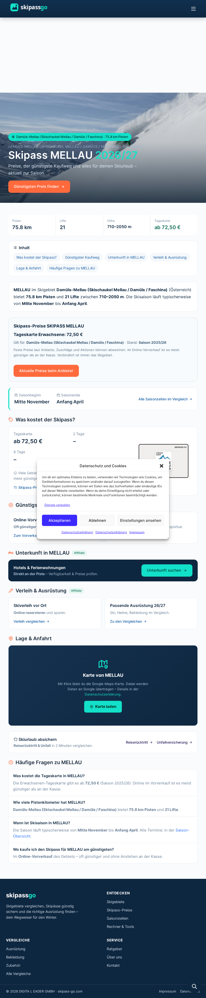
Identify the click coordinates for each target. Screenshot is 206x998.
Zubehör (13, 965)
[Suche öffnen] (194, 986)
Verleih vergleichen (29, 621)
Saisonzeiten (117, 918)
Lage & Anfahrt (28, 268)
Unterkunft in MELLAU (126, 257)
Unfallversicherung (172, 742)
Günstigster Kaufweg (82, 257)
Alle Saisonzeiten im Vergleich (163, 399)
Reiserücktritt (137, 742)
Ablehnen (97, 520)
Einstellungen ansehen (140, 520)
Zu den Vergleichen (126, 621)
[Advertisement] (103, 55)
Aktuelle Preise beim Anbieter (46, 370)
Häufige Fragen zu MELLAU (72, 268)
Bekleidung (15, 957)
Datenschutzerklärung (77, 532)
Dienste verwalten (57, 505)
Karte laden (105, 706)
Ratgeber (114, 949)
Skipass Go (35, 7)
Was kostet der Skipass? (36, 257)
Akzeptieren (59, 520)
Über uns (114, 957)
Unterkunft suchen (164, 570)
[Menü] (193, 9)
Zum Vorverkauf (27, 535)
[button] (161, 465)
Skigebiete (115, 902)
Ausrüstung (15, 949)
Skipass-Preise (119, 910)
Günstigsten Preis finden (36, 186)
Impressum (136, 532)
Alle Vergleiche (18, 973)
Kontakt (113, 965)
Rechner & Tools (120, 926)
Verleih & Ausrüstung (170, 257)
